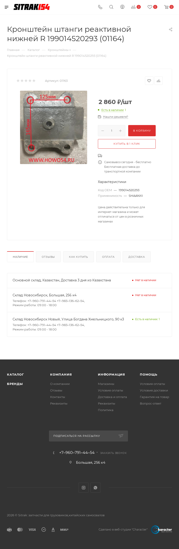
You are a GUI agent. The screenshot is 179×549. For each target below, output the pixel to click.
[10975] (53, 127)
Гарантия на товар (154, 397)
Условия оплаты (110, 390)
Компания (61, 374)
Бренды (15, 384)
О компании (60, 384)
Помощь (148, 374)
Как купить (78, 256)
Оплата (108, 256)
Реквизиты (58, 403)
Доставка (136, 256)
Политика (106, 410)
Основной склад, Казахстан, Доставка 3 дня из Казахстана (62, 280)
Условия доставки (154, 390)
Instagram (84, 488)
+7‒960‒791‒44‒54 (77, 453)
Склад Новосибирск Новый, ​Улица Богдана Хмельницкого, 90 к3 (68, 319)
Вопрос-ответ (150, 403)
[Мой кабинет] (122, 7)
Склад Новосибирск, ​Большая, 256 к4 (44, 295)
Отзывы (48, 256)
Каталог (15, 374)
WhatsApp (95, 488)
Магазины (106, 384)
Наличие (20, 256)
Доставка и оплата (112, 397)
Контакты (57, 397)
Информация (111, 374)
